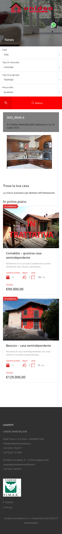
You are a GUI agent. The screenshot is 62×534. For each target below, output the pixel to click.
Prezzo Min (7, 87)
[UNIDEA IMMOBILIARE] (31, 13)
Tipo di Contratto (10, 62)
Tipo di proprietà (10, 74)
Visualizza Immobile (31, 239)
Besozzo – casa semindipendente (28, 346)
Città (4, 49)
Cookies (9, 502)
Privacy (8, 507)
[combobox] (31, 55)
